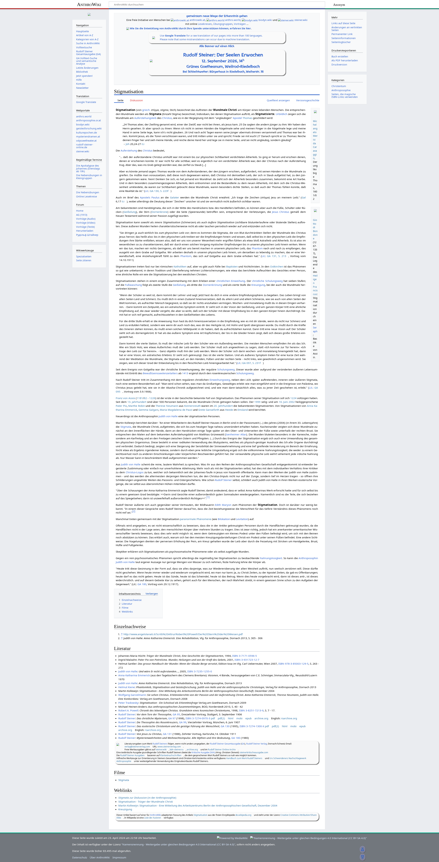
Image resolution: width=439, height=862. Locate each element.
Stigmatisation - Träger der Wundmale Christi (145, 801)
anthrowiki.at (197, 20)
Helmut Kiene (126, 687)
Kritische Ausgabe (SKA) (203, 752)
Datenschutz (79, 857)
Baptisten (232, 266)
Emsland (243, 409)
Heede (229, 409)
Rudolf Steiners (159, 743)
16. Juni (283, 402)
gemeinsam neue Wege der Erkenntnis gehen (216, 16)
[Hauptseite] (89, 14)
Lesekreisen (205, 24)
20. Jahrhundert (223, 405)
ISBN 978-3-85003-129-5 (293, 663)
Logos (140, 472)
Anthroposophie (341, 90)
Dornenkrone (159, 211)
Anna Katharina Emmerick (134, 675)
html (230, 718)
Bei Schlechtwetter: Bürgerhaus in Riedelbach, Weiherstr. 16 (223, 71)
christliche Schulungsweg (267, 281)
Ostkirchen (276, 266)
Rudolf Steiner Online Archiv (222, 749)
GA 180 (142, 584)
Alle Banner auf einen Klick (216, 46)
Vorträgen (240, 24)
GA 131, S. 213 (276, 256)
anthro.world (232, 20)
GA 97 (172, 718)
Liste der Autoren (152, 817)
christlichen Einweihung (230, 281)
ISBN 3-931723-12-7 (247, 659)
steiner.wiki (300, 20)
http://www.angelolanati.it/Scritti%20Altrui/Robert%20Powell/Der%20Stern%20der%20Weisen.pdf (183, 634)
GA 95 (176, 714)
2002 (292, 402)
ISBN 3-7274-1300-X (252, 726)
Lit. (147, 191)
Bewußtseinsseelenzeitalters (160, 373)
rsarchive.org (289, 718)
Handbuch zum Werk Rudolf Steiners (244, 758)
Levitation (242, 519)
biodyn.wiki (265, 20)
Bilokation (224, 519)
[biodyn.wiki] (250, 20)
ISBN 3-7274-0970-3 (198, 718)
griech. (146, 110)
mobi (239, 718)
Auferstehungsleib (145, 118)
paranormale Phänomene (195, 519)
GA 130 (225, 726)
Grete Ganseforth (208, 409)
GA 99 (182, 722)
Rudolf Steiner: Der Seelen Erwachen (223, 55)
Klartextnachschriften (170, 755)
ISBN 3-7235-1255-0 (199, 671)
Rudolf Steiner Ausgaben (132, 755)
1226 (152, 398)
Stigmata (125, 426)
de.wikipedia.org (243, 815)
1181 (140, 398)
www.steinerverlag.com (169, 746)
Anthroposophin (308, 558)
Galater (174, 197)
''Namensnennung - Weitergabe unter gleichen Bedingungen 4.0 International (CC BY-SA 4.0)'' (178, 844)
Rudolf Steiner (223, 480)
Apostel (237, 118)
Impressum (119, 857)
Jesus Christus (280, 211)
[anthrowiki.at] (180, 20)
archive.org (261, 718)
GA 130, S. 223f (159, 191)
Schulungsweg (226, 369)
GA (243, 743)
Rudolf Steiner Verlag (256, 743)
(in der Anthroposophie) (147, 797)
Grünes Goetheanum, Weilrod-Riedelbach (223, 66)
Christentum (338, 86)
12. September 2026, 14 (223, 61)
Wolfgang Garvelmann (132, 694)
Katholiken (180, 266)
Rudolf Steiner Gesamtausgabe (225, 743)
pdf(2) (221, 718)
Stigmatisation (200, 815)
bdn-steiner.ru (176, 749)
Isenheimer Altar (236, 434)
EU (143, 144)
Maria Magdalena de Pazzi (176, 409)
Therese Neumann (167, 405)
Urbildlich (281, 114)
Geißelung (129, 211)
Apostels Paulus (149, 197)
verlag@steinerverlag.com (137, 746)
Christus (167, 118)
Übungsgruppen (223, 24)
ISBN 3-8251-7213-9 (251, 710)
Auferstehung (129, 150)
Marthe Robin (136, 405)
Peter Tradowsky (128, 702)
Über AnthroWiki (100, 857)
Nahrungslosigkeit (271, 558)
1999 (257, 402)
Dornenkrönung (212, 284)
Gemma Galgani (148, 409)
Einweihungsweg (220, 379)
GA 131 (167, 734)
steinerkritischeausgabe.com (254, 752)
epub (248, 718)
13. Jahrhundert (136, 402)
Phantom (257, 248)
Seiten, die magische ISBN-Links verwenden (344, 96)
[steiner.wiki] (286, 20)
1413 (185, 373)
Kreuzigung (258, 284)
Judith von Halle (168, 416)
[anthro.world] (215, 20)
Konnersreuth (192, 405)
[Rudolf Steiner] (117, 744)
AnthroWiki (89, 4)
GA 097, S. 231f (251, 363)
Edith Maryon (223, 504)
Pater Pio (121, 405)
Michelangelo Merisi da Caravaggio (315, 139)
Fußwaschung (133, 284)
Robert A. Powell (128, 710)
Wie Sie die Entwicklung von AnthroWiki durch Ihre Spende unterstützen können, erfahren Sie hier (190, 28)
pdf (213, 718)
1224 (293, 398)
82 (145, 398)
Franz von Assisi (125, 398)
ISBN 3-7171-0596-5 (244, 655)
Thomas (247, 118)
